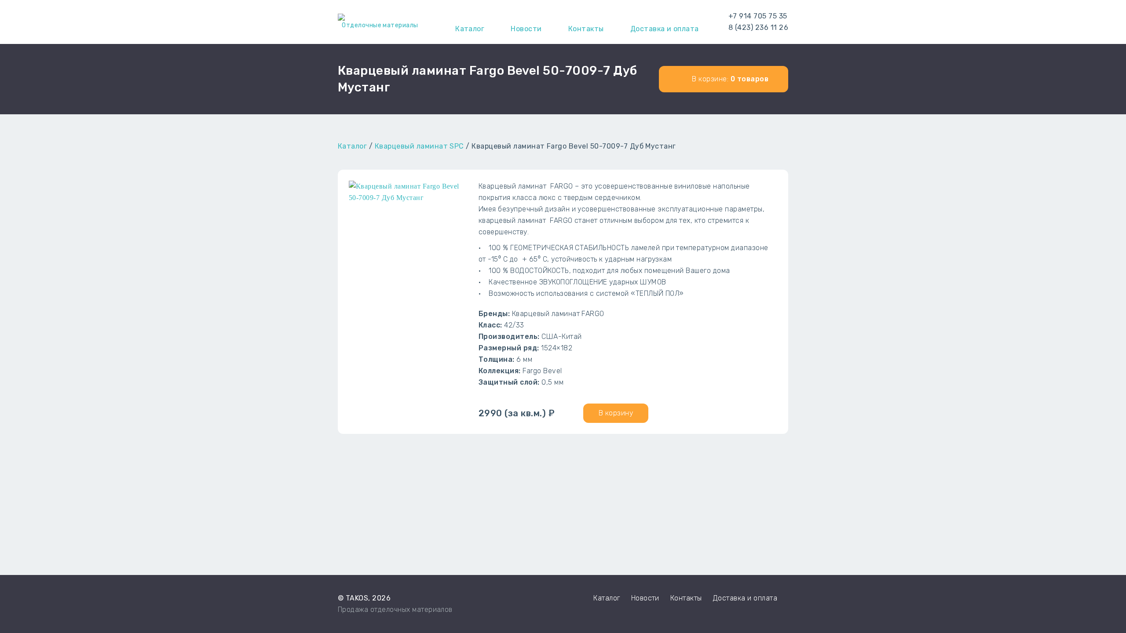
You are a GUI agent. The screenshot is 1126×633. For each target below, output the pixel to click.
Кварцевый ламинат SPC (419, 146)
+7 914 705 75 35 (757, 16)
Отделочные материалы (380, 25)
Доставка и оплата (745, 598)
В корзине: (729, 79)
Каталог (352, 146)
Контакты (686, 598)
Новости (645, 598)
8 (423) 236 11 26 (758, 27)
